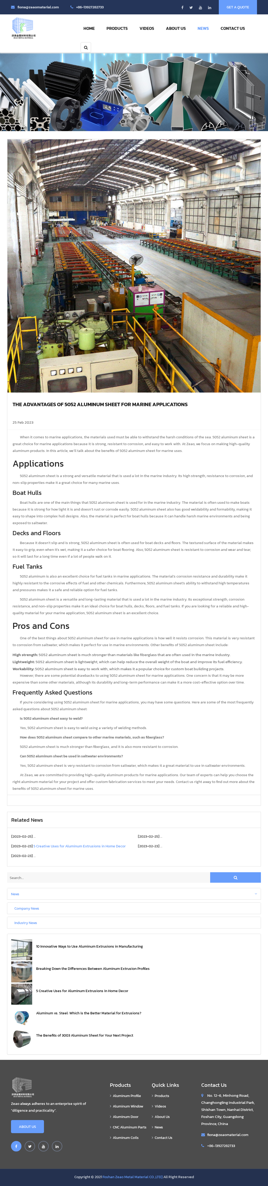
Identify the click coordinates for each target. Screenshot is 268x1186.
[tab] (134, 894)
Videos (146, 28)
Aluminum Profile (127, 1096)
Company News (26, 908)
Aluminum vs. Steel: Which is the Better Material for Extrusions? (88, 1013)
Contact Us (233, 28)
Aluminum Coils (126, 1137)
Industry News (25, 922)
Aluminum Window (128, 1106)
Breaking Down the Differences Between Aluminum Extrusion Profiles (93, 968)
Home (89, 28)
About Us (176, 28)
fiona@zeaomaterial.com (38, 7)
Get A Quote (238, 7)
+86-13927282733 (90, 7)
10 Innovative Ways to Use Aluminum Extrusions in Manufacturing (89, 946)
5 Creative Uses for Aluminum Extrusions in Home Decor (82, 991)
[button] (134, 893)
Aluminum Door (125, 1117)
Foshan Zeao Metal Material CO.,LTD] (133, 1177)
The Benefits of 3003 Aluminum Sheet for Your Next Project (84, 1035)
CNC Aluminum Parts (130, 1127)
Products (117, 28)
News (203, 28)
